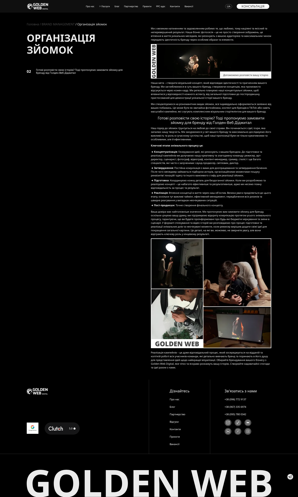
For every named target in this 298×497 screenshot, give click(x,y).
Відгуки (174, 421)
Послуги (105, 6)
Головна (33, 24)
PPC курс (160, 6)
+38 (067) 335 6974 (235, 407)
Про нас (90, 6)
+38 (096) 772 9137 (235, 399)
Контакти (175, 6)
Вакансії (189, 6)
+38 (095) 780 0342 (235, 414)
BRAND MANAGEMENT (58, 24)
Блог (117, 6)
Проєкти (147, 6)
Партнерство (131, 6)
